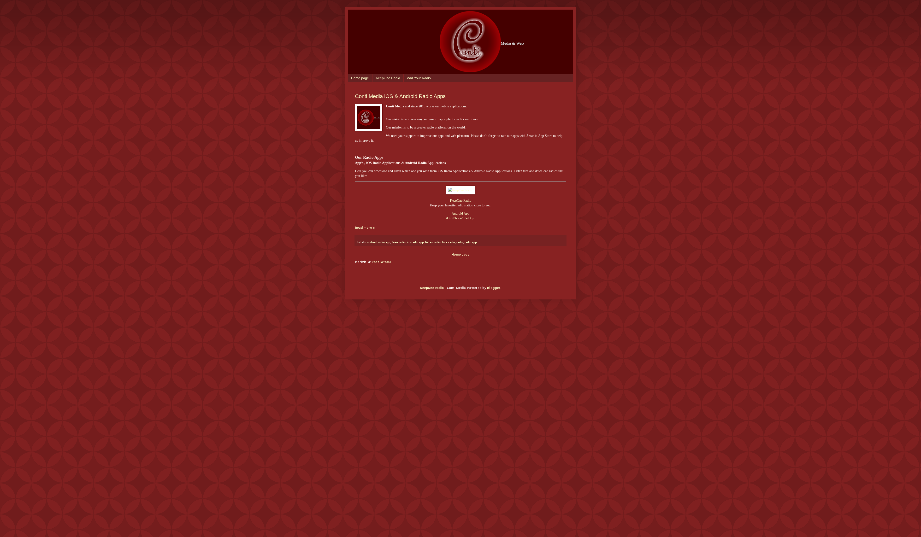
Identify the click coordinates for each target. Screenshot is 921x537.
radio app (471, 242)
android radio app (378, 242)
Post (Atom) (381, 262)
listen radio (433, 242)
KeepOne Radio (388, 78)
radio (459, 242)
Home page (360, 78)
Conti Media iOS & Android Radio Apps (400, 96)
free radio (399, 242)
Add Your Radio (419, 78)
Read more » (365, 227)
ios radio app (415, 242)
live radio (448, 242)
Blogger (493, 288)
